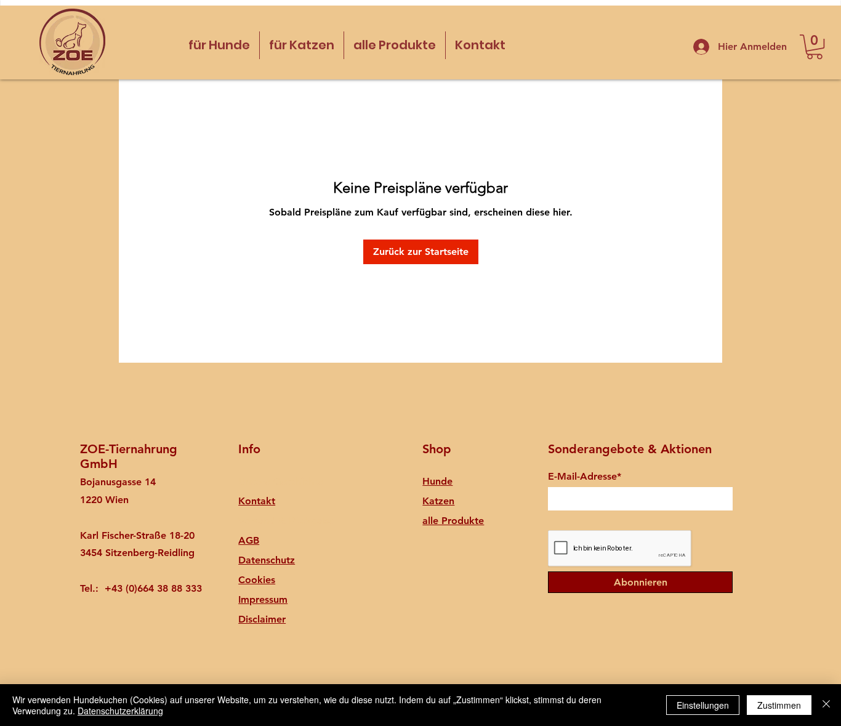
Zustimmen (779, 705)
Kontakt (256, 501)
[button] (814, 46)
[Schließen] (826, 705)
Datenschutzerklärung (120, 710)
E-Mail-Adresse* (584, 477)
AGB (248, 540)
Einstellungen (703, 705)
